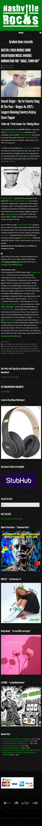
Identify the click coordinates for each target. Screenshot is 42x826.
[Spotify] (25, 803)
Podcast (20, 812)
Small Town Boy (25, 135)
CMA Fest (35, 346)
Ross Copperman (25, 351)
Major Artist (11, 344)
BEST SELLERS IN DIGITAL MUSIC (12, 519)
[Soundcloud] (16, 803)
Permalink (6, 342)
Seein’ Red (36, 317)
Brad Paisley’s (27, 238)
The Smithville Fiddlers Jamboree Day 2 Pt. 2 (16, 741)
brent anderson (14, 346)
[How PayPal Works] (17, 788)
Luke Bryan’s (5, 235)
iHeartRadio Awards (31, 137)
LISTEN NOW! (5, 391)
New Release (19, 344)
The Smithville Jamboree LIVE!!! (12, 748)
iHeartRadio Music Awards (15, 132)
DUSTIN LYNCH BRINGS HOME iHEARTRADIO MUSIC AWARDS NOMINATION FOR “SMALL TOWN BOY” (20, 55)
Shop (14, 812)
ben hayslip (6, 346)
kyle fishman (34, 348)
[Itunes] (7, 803)
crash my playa (5, 348)
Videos (31, 812)
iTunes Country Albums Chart (11, 304)
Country (5, 344)
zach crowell (19, 353)
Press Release (32, 344)
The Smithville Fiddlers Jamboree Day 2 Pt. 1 (16, 743)
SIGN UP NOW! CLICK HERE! (10, 377)
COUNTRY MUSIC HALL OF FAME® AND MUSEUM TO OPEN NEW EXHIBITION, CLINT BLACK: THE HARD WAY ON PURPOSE (22, 752)
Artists (25, 812)
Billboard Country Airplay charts (18, 201)
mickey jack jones (6, 351)
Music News (7, 812)
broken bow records (26, 346)
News (26, 344)
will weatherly (11, 353)
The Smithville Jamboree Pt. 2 (12, 745)
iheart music (14, 348)
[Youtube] (35, 803)
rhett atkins (16, 351)
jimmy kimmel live (24, 348)
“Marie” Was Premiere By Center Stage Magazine (17, 739)
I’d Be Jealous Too (24, 225)
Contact (37, 812)
